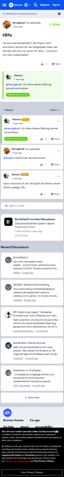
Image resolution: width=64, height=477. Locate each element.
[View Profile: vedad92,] (8, 287)
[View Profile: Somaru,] (9, 77)
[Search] (36, 5)
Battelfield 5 (20, 257)
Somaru (18, 75)
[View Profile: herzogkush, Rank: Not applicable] (7, 25)
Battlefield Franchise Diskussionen (21, 13)
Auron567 (18, 358)
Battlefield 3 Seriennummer (29, 343)
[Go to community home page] (15, 5)
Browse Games (13, 420)
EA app (35, 420)
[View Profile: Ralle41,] (8, 260)
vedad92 (17, 300)
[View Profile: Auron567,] (8, 345)
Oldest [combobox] (55, 110)
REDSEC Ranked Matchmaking (31, 284)
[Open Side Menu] (4, 4)
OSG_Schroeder (21, 385)
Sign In (56, 4)
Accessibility (44, 427)
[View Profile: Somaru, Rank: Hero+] (7, 121)
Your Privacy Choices (32, 472)
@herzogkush (14, 84)
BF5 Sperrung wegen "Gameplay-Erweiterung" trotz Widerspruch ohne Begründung (35, 314)
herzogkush (18, 22)
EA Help (8, 427)
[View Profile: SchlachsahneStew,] (8, 314)
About (24, 427)
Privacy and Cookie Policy (17, 461)
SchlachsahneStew (23, 331)
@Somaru (9, 158)
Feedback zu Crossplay (27, 370)
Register (45, 4)
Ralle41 (17, 272)
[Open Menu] (59, 13)
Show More (33, 397)
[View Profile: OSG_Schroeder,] (8, 373)
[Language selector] (27, 5)
